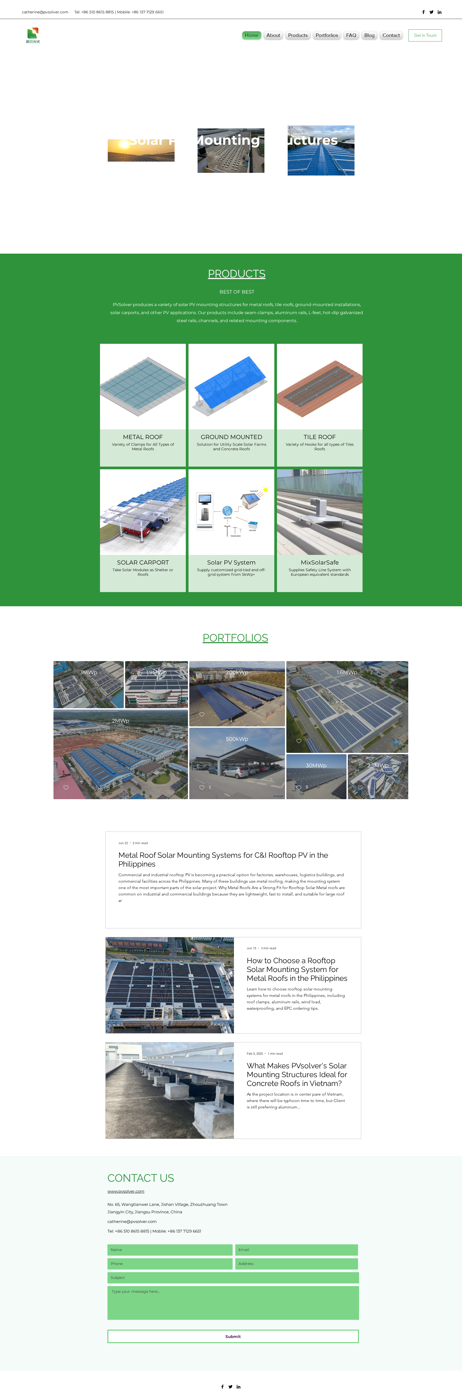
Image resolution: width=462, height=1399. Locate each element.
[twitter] (431, 12)
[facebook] (423, 12)
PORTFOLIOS (235, 637)
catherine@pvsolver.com (45, 12)
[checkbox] (66, 696)
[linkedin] (439, 12)
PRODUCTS (236, 273)
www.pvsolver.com (125, 1191)
